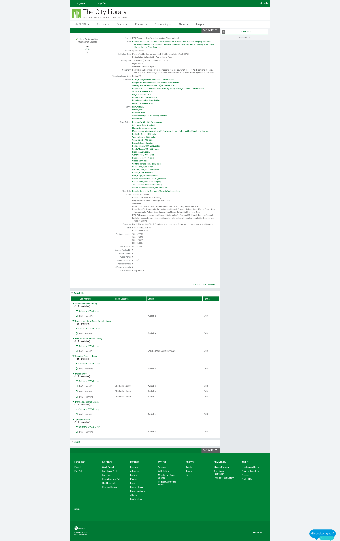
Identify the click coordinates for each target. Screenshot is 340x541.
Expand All (195, 284)
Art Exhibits (163, 471)
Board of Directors (250, 471)
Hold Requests (109, 483)
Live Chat (322, 535)
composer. (145, 170)
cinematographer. (145, 176)
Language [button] (79, 462)
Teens (189, 471)
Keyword (134, 467)
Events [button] (121, 24)
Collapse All (209, 284)
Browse (133, 475)
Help (77, 509)
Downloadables (137, 491)
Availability (79, 293)
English (77, 467)
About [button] (182, 24)
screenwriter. (144, 128)
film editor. (142, 173)
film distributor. (150, 188)
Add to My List (244, 37)
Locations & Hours (250, 467)
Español (78, 471)
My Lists (106, 475)
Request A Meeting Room (167, 483)
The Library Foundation (219, 472)
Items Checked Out (111, 479)
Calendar (162, 467)
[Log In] (261, 3)
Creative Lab (136, 499)
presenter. (149, 179)
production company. (147, 182)
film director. (144, 125)
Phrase (133, 479)
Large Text (102, 3)
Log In (265, 3)
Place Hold (246, 32)
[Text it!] (77, 316)
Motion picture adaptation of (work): (170, 131)
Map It (77, 442)
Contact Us (247, 479)
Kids (188, 475)
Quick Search (108, 467)
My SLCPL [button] (80, 24)
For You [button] (140, 24)
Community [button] (162, 24)
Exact (132, 483)
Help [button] (199, 24)
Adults (189, 467)
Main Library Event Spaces (166, 476)
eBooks (133, 495)
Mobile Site (258, 533)
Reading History (109, 487)
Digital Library (136, 487)
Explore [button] (102, 24)
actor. (144, 134)
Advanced (134, 471)
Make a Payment (221, 467)
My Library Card (109, 471)
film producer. (147, 122)
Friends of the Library (224, 478)
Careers (245, 475)
